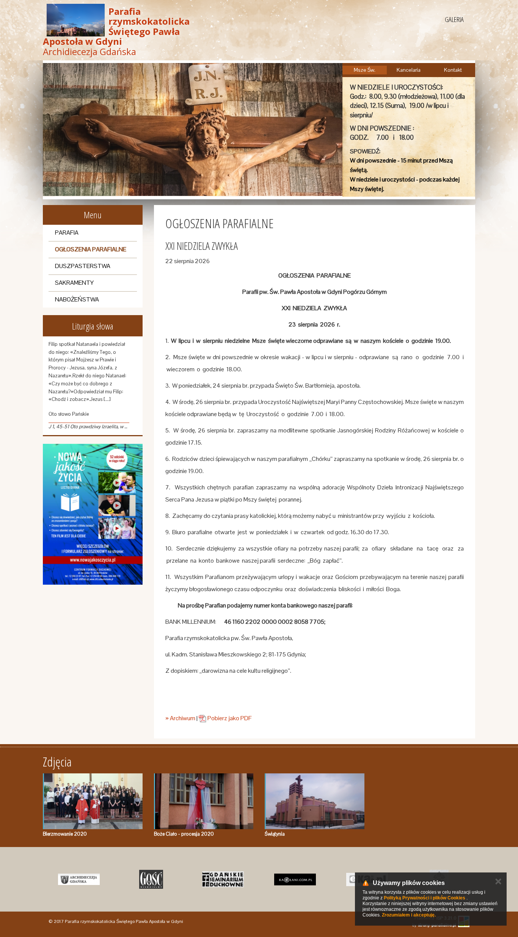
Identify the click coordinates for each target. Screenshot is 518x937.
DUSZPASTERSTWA (82, 266)
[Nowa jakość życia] (93, 514)
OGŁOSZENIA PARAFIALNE (90, 249)
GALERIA (454, 19)
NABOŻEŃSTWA (77, 299)
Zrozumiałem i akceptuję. (409, 915)
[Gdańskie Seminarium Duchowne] (223, 879)
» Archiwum (180, 718)
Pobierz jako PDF (229, 718)
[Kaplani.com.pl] (295, 879)
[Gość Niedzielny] (151, 879)
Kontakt (453, 69)
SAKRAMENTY (74, 283)
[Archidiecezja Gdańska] (79, 879)
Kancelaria (409, 69)
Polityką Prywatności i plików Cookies (424, 898)
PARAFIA (66, 233)
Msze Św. (364, 69)
